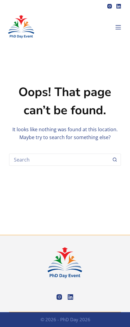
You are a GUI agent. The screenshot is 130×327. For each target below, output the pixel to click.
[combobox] (59, 160)
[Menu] (118, 27)
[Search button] (115, 159)
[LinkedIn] (118, 6)
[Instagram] (109, 6)
